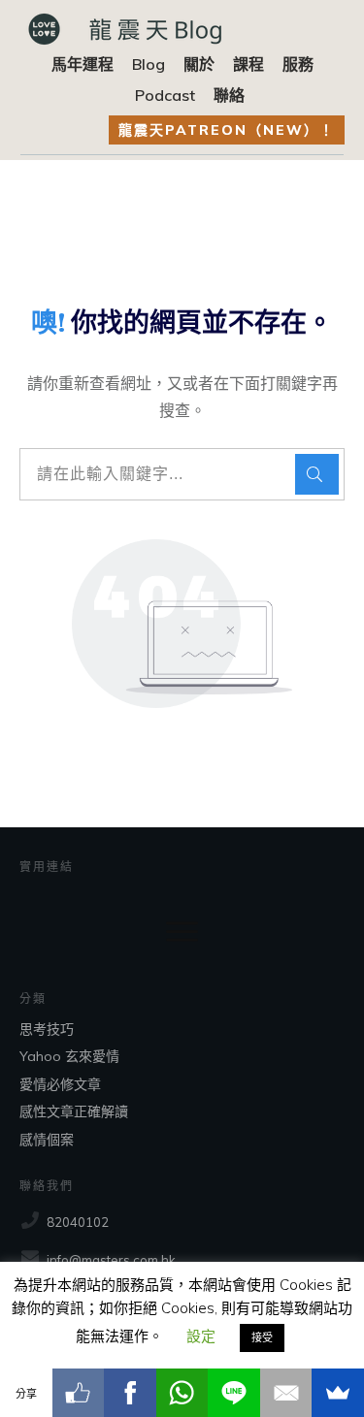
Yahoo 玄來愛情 (69, 1056)
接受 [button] (262, 1337)
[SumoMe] (338, 1393)
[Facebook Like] (78, 1393)
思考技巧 (46, 1029)
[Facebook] (130, 1393)
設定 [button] (200, 1336)
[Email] (286, 1393)
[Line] (234, 1393)
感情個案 (46, 1139)
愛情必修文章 (60, 1084)
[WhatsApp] (182, 1393)
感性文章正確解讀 (73, 1111)
